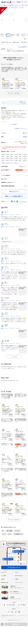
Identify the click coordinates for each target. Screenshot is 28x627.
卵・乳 (11, 5)
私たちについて (14, 191)
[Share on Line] (17, 201)
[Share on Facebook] (12, 201)
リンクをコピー (23, 201)
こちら (4, 368)
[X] (9, 612)
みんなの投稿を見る (22, 46)
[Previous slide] (2, 19)
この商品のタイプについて (20, 128)
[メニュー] (25, 2)
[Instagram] (12, 612)
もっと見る (14, 356)
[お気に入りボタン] (12, 68)
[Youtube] (19, 612)
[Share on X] (14, 201)
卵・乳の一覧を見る (14, 93)
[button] (14, 50)
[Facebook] (15, 612)
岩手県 (25, 136)
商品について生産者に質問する (14, 196)
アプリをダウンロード (14, 567)
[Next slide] (26, 19)
